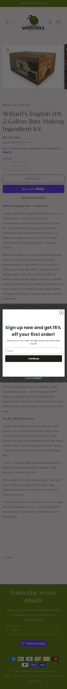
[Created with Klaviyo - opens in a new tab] (33, 378)
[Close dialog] (61, 312)
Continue (33, 358)
